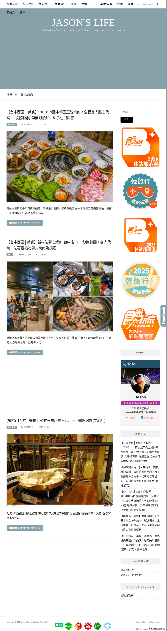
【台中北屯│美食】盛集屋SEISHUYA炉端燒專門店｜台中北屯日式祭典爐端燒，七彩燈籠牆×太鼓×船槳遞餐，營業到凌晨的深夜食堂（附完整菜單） (140, 500)
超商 (73, 4)
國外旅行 (44, 4)
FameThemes (155, 622)
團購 (130, 4)
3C (93, 4)
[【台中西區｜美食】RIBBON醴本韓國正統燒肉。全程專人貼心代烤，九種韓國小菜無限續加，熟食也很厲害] (60, 166)
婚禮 (84, 4)
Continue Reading (29, 223)
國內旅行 (60, 4)
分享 (22, 12)
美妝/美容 (106, 4)
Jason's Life (83, 22)
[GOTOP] (107, 626)
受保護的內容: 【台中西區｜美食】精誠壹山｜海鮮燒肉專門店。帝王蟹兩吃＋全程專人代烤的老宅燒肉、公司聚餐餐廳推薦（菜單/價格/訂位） (140, 476)
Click (163, 316)
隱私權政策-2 (128, 595)
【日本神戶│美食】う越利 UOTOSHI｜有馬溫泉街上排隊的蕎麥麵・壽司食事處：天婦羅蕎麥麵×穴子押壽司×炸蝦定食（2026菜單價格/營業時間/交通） (140, 452)
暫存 (10, 254)
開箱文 (11, 12)
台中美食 (11, 124)
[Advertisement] (83, 56)
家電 (120, 4)
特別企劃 (12, 4)
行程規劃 (28, 4)
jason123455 (28, 124)
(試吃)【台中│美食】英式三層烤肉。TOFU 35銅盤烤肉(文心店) (56, 421)
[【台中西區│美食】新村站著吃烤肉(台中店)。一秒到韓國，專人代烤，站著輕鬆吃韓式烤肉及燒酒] (60, 296)
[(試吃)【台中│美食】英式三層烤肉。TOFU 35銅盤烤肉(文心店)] (60, 470)
